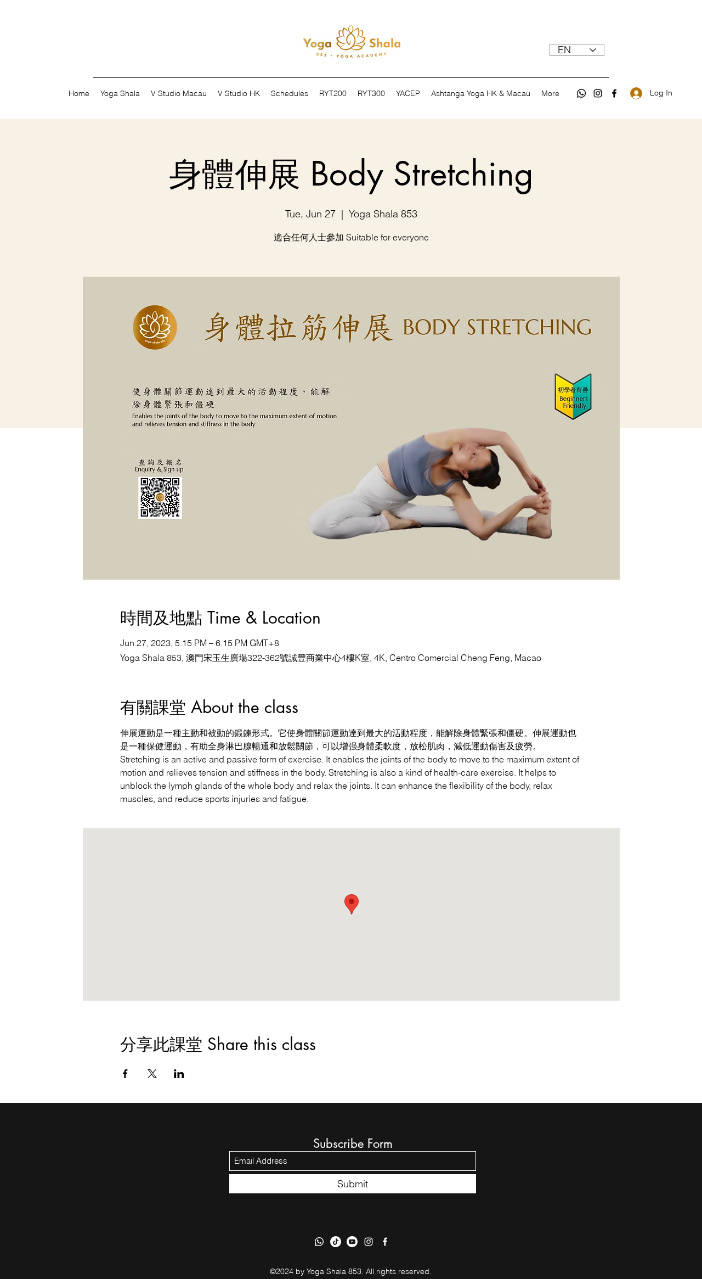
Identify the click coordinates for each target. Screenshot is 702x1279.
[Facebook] (614, 93)
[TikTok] (335, 1241)
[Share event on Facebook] (125, 1073)
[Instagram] (597, 93)
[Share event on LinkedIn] (179, 1073)
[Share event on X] (152, 1073)
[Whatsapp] (581, 93)
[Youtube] (352, 1241)
